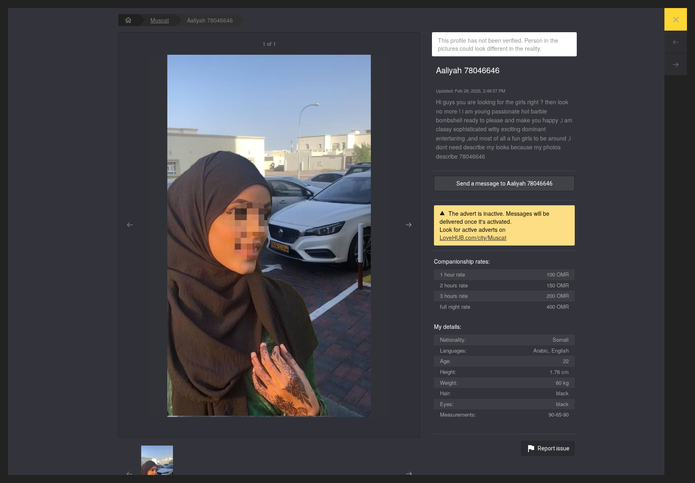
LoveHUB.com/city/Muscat (473, 237)
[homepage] (128, 20)
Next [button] (408, 225)
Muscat (159, 20)
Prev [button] (130, 225)
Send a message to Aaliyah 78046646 (504, 183)
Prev (675, 42)
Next (675, 64)
